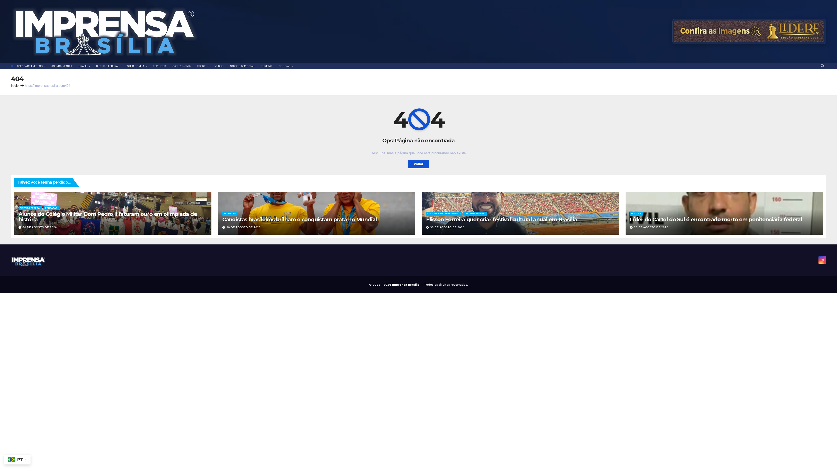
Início (15, 85)
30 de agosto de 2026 (40, 227)
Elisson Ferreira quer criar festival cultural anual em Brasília (501, 219)
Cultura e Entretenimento (444, 213)
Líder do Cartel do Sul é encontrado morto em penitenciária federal (716, 219)
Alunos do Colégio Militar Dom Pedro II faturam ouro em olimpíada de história (108, 217)
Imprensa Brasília (406, 284)
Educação (51, 208)
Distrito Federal (30, 208)
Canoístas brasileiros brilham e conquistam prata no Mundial (299, 219)
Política (636, 213)
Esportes (230, 213)
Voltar (418, 164)
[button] (822, 66)
